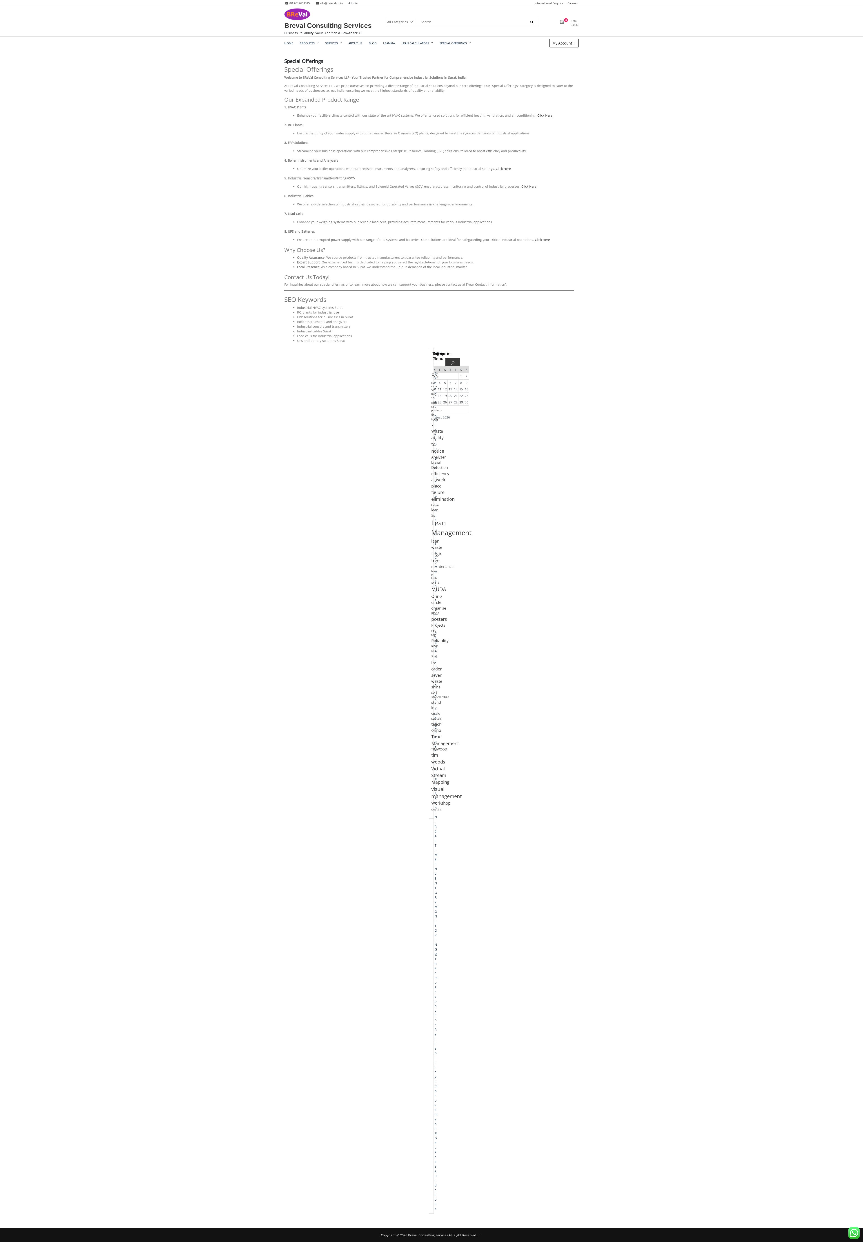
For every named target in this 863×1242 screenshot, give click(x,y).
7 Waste (437, 428)
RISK (434, 646)
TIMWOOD (439, 749)
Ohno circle (436, 599)
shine (435, 687)
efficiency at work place (440, 480)
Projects (438, 625)
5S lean (433, 392)
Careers (572, 3)
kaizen (435, 505)
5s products (436, 408)
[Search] (452, 363)
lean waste (436, 544)
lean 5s (434, 512)
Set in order (436, 663)
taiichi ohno (437, 727)
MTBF (435, 583)
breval (436, 462)
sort (434, 692)
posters (439, 619)
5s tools (434, 416)
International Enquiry (548, 3)
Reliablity (440, 640)
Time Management (445, 740)
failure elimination (443, 495)
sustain (436, 718)
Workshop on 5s (441, 806)
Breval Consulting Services (328, 25)
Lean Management (451, 527)
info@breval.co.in (331, 3)
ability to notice (437, 444)
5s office (435, 400)
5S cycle (434, 384)
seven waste (436, 678)
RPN (434, 651)
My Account (562, 43)
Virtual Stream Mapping (440, 775)
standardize (440, 697)
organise (438, 608)
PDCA (435, 613)
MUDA (438, 589)
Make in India (434, 575)
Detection (439, 467)
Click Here (544, 115)
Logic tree (436, 557)
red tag (433, 632)
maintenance (442, 566)
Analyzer (438, 457)
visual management (446, 792)
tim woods (438, 758)
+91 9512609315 (299, 3)
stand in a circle (436, 708)
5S (435, 375)
